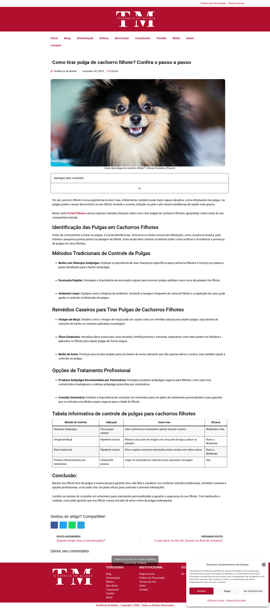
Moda (176, 38)
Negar (227, 591)
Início (54, 38)
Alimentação (85, 38)
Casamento (142, 38)
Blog (67, 38)
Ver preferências (253, 591)
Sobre (190, 38)
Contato (56, 45)
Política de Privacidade (236, 600)
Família (161, 38)
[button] (263, 564)
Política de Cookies (215, 600)
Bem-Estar (122, 38)
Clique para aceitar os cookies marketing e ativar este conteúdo (135, 561)
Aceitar (201, 591)
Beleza (104, 38)
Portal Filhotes (76, 213)
